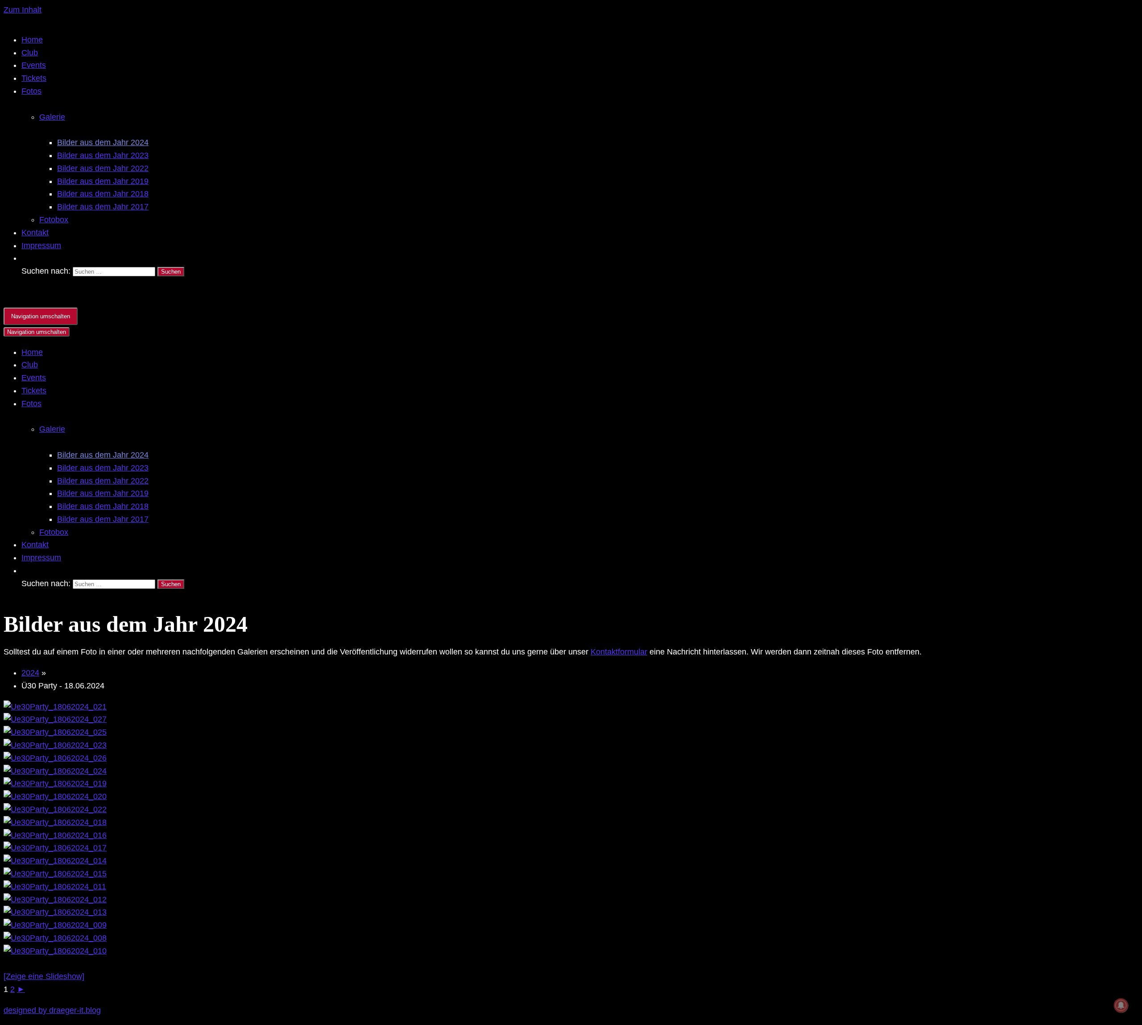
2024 (30, 672)
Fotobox (53, 219)
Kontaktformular (619, 651)
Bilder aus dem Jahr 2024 (103, 142)
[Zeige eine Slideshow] (44, 976)
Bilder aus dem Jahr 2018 (103, 193)
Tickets (33, 78)
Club (29, 52)
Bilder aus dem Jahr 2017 (103, 206)
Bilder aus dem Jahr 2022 (103, 168)
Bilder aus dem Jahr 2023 (103, 155)
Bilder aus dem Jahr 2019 (103, 181)
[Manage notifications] (1121, 1005)
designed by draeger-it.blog (52, 1010)
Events (33, 65)
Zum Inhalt (22, 9)
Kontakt (35, 232)
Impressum (41, 245)
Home (32, 39)
